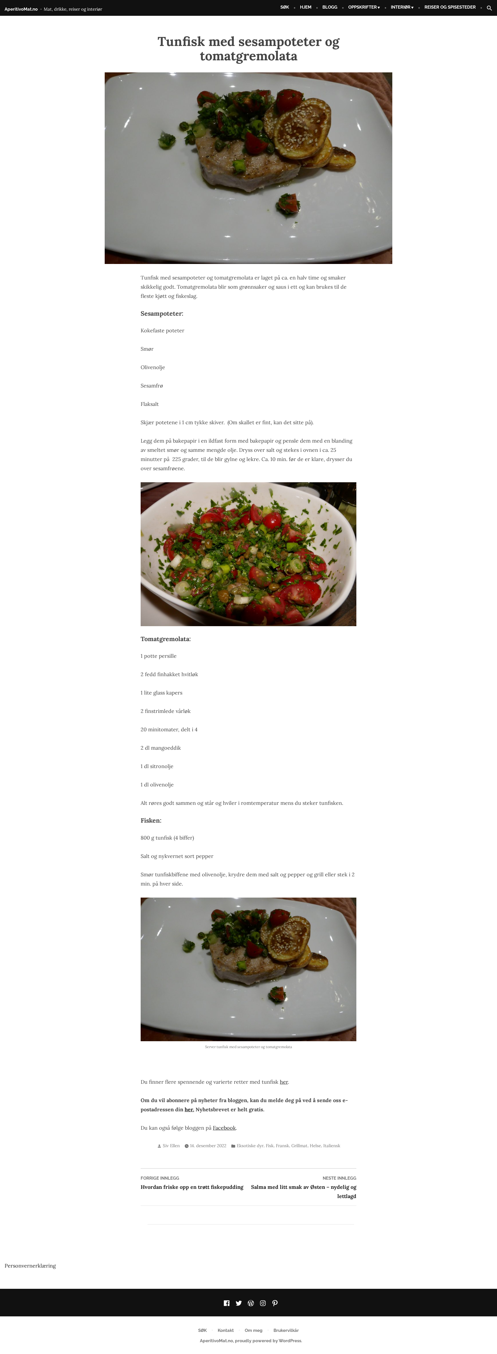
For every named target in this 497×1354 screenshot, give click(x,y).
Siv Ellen (171, 1145)
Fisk (270, 1145)
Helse (315, 1145)
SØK (284, 7)
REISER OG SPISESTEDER (450, 7)
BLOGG (329, 7)
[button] (487, 8)
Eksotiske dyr (250, 1145)
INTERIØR (400, 7)
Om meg (254, 1330)
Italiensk (331, 1145)
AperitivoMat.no (21, 9)
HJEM (305, 7)
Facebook (224, 1128)
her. (189, 1109)
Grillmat (299, 1145)
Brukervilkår (286, 1330)
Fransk (282, 1145)
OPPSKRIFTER (362, 7)
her (284, 1082)
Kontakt (226, 1330)
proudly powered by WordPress (268, 1340)
